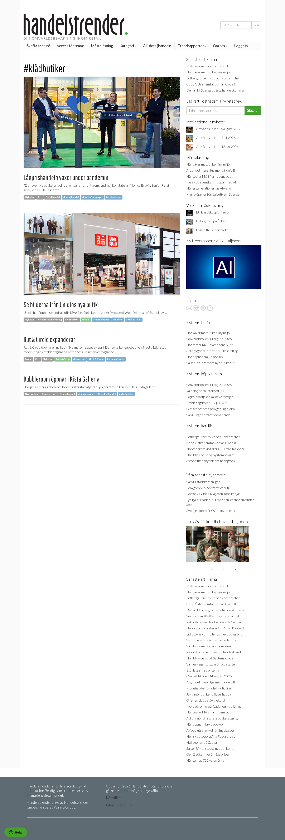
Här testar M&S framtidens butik (209, 176)
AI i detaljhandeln (157, 45)
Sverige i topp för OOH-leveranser (211, 510)
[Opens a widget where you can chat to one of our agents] (15, 832)
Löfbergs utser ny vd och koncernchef (213, 78)
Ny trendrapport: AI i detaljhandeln (216, 240)
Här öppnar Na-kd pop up (204, 357)
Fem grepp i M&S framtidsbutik (208, 488)
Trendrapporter (191, 45)
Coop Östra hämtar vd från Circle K (211, 84)
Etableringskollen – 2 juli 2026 (207, 403)
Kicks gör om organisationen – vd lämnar (214, 706)
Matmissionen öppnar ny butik (207, 66)
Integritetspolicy (119, 805)
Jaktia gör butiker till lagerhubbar (209, 694)
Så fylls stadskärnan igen (203, 482)
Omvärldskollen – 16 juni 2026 (217, 146)
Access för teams (70, 45)
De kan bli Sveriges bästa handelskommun (215, 90)
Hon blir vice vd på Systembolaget (210, 455)
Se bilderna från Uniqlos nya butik (61, 304)
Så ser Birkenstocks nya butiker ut (210, 363)
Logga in (241, 45)
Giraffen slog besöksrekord (205, 700)
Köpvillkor (114, 798)
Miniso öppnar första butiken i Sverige (213, 194)
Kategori (127, 45)
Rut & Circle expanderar (49, 339)
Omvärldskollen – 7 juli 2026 (216, 137)
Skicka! (253, 110)
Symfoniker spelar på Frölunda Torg (211, 640)
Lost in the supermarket (213, 230)
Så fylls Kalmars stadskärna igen (208, 646)
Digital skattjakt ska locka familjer (209, 397)
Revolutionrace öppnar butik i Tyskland (213, 652)
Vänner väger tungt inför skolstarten (211, 664)
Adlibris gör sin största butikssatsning (212, 351)
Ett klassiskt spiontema (212, 212)
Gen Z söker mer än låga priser (207, 754)
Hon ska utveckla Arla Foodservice (211, 736)
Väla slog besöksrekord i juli (205, 391)
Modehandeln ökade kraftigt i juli (209, 688)
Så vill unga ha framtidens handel (208, 415)
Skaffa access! (38, 45)
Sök (256, 25)
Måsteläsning (102, 45)
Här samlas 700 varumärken (206, 760)
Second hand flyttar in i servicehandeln (213, 616)
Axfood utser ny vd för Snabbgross (210, 461)
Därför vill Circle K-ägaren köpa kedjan (213, 494)
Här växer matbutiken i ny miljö (208, 72)
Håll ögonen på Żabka (211, 221)
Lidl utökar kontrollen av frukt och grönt (214, 634)
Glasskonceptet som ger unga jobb (210, 409)
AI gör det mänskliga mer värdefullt (210, 170)
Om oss (219, 45)
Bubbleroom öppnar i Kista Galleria (62, 379)
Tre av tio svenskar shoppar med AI (211, 182)
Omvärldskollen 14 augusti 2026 (218, 129)
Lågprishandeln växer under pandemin (66, 177)
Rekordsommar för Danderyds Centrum (214, 622)
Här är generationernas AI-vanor (209, 188)
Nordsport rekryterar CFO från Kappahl (215, 449)
